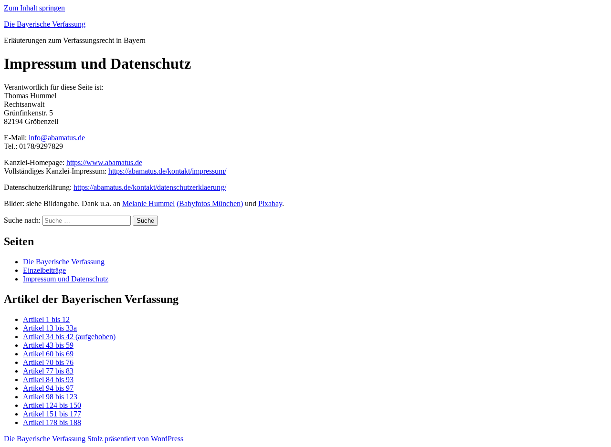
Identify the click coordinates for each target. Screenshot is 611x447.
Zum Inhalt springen (34, 8)
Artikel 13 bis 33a (50, 328)
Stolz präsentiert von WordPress (135, 439)
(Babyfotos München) (210, 203)
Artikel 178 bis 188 (52, 422)
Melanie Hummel (148, 203)
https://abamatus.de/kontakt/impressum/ (167, 171)
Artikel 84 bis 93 (48, 379)
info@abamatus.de (57, 138)
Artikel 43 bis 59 (48, 345)
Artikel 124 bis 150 (52, 405)
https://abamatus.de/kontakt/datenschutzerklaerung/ (150, 187)
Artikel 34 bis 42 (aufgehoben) (69, 337)
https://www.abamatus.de (104, 162)
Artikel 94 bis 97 (48, 388)
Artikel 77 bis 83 (48, 371)
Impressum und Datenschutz (65, 279)
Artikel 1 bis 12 (46, 319)
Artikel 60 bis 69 (48, 354)
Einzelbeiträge (44, 270)
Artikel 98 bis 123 (50, 397)
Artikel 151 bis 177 (52, 414)
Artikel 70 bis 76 (48, 362)
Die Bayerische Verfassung (44, 24)
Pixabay (270, 203)
